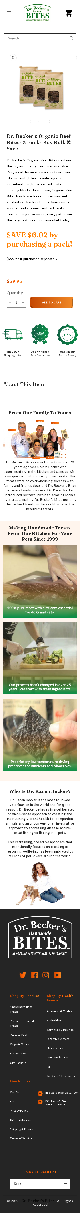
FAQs (13, 1101)
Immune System (57, 1057)
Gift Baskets (18, 1062)
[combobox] (40, 38)
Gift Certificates (20, 1120)
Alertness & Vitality (59, 1011)
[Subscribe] (65, 1183)
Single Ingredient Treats (21, 1009)
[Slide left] (30, 121)
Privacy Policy (19, 1110)
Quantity (15, 292)
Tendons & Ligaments (61, 1076)
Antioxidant (54, 1020)
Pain (49, 1066)
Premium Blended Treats (22, 1023)
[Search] (71, 38)
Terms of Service (21, 1138)
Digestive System (58, 1038)
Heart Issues (55, 1048)
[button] (9, 13)
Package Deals (19, 1035)
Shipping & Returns (22, 1129)
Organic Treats (19, 1044)
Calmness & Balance (60, 1029)
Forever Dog (18, 1053)
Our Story (16, 1092)
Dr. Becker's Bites (38, 1200)
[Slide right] (50, 121)
